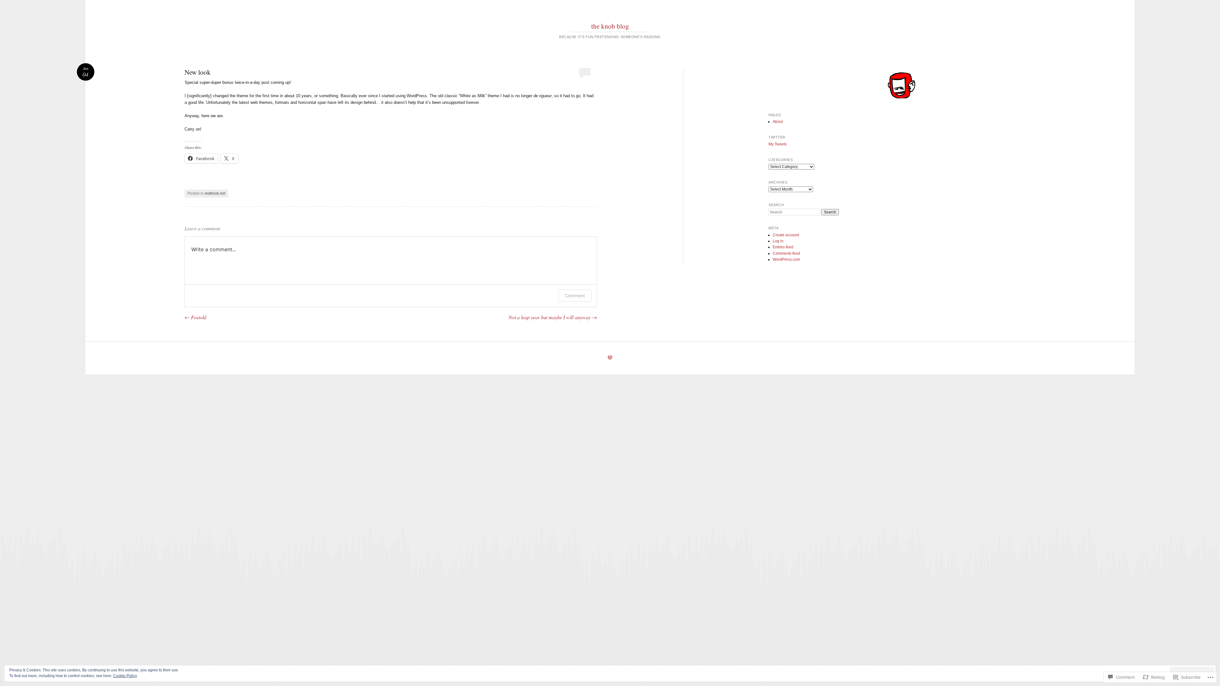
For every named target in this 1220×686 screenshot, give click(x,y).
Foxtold (195, 317)
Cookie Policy (125, 676)
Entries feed (783, 247)
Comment (575, 295)
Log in (778, 241)
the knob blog (610, 26)
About (778, 121)
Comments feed (786, 253)
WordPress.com (786, 259)
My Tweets (778, 144)
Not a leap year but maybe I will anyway (553, 317)
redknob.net (215, 193)
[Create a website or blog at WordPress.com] (610, 358)
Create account (786, 235)
